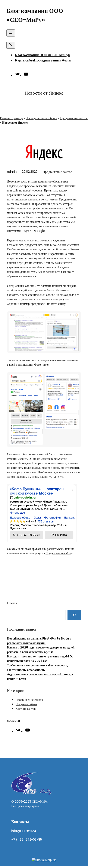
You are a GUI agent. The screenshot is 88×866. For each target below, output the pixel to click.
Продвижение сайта (58, 553)
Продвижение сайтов (74, 118)
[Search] (74, 615)
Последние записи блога (52, 60)
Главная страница (11, 118)
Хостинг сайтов (26, 709)
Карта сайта (24, 60)
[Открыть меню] (10, 33)
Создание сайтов (26, 704)
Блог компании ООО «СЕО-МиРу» (42, 55)
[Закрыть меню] (10, 45)
